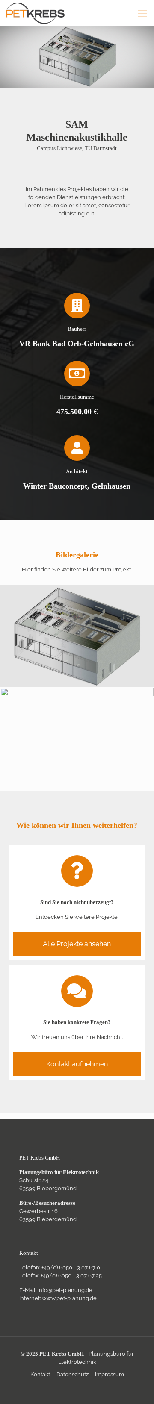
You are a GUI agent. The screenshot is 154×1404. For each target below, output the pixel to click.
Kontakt (40, 1374)
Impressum (109, 1374)
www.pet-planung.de (69, 1298)
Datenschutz (72, 1374)
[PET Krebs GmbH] (35, 13)
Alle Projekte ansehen (77, 944)
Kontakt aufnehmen (77, 1064)
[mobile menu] (142, 13)
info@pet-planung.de (65, 1290)
